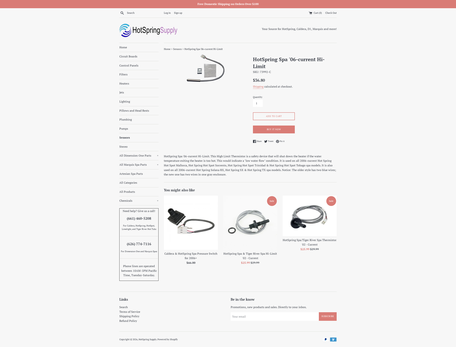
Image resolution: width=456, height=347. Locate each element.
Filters (123, 74)
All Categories (128, 183)
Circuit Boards (128, 56)
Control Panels (128, 65)
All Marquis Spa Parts (139, 165)
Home (123, 47)
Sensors (124, 137)
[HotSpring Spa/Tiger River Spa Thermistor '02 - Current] (310, 216)
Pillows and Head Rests (134, 111)
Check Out (331, 12)
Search (123, 307)
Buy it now (274, 129)
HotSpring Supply (147, 339)
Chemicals (139, 201)
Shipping (258, 86)
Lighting (124, 101)
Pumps (123, 129)
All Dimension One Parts (139, 155)
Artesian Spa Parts (131, 174)
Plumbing (125, 119)
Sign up (178, 12)
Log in (167, 12)
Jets (121, 92)
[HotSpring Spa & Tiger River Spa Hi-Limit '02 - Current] (250, 223)
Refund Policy (128, 321)
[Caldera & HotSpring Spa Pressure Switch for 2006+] (191, 223)
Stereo (123, 147)
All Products (127, 192)
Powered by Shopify (167, 339)
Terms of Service (129, 312)
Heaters (124, 83)
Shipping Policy (129, 316)
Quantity (257, 97)
